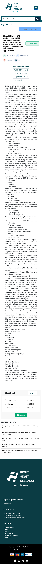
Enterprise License (13, 408)
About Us (8, 504)
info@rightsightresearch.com (15, 518)
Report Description (21, 66)
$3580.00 (30, 400)
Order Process (10, 528)
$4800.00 (30, 404)
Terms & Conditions (11, 536)
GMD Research (24, 56)
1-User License (12, 400)
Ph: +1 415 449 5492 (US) (13, 514)
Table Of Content (21, 70)
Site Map (8, 537)
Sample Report (21, 73)
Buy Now (22, 415)
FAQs (7, 532)
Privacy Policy (9, 533)
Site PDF (10, 404)
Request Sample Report (30, 29)
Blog (6, 529)
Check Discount (21, 80)
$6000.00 (30, 408)
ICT (19, 60)
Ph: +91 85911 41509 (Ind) (13, 516)
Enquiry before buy (21, 77)
